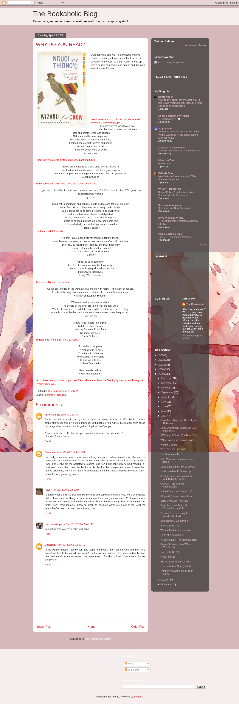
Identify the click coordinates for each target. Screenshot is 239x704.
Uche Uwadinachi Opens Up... (176, 471)
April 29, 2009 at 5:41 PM (79, 524)
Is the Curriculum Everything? (176, 491)
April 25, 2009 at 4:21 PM (71, 452)
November (167, 383)
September (167, 392)
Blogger (138, 696)
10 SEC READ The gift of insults (174, 237)
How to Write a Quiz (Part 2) (175, 566)
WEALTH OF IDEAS (169, 189)
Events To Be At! (169, 525)
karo (47, 414)
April (164, 416)
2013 (161, 355)
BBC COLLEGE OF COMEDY (176, 561)
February (166, 584)
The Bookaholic (195, 304)
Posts (130, 663)
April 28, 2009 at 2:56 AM (65, 489)
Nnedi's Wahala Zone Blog (173, 115)
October (166, 387)
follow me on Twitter (195, 45)
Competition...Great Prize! (174, 520)
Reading (61, 394)
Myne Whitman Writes (171, 218)
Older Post (138, 626)
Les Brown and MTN (171, 454)
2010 (161, 369)
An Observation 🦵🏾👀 (169, 118)
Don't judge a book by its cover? (177, 466)
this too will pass (55, 524)
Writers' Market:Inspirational (175, 530)
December (167, 378)
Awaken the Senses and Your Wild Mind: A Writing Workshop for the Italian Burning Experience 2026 (179, 134)
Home (91, 626)
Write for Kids (167, 556)
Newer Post (43, 626)
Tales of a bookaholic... (173, 535)
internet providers (161, 66)
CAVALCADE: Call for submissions (172, 485)
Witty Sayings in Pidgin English (177, 440)
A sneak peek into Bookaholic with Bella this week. (176, 477)
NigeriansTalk (166, 160)
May (164, 411)
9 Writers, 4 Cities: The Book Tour (178, 435)
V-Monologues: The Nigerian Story (178, 539)
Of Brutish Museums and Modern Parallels (179, 150)
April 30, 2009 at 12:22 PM (71, 544)
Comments (133, 669)
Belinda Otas (165, 173)
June (164, 406)
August (165, 397)
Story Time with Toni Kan (174, 500)
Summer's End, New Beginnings (174, 208)
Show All (202, 245)
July (164, 401)
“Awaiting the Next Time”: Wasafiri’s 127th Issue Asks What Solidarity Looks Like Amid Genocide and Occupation (180, 103)
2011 (161, 364)
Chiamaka (50, 452)
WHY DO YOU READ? (172, 449)
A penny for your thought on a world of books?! (176, 515)
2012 (161, 359)
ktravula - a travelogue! (171, 147)
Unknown (50, 544)
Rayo (48, 489)
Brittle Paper (165, 96)
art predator (165, 128)
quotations (50, 394)
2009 (161, 374)
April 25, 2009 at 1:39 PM (64, 414)
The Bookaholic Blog (65, 14)
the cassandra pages (170, 205)
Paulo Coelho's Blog (170, 234)
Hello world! (164, 163)
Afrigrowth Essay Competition (176, 496)
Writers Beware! (169, 444)
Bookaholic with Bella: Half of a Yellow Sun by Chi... (177, 507)
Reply (48, 441)
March (165, 579)
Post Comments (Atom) (98, 638)
